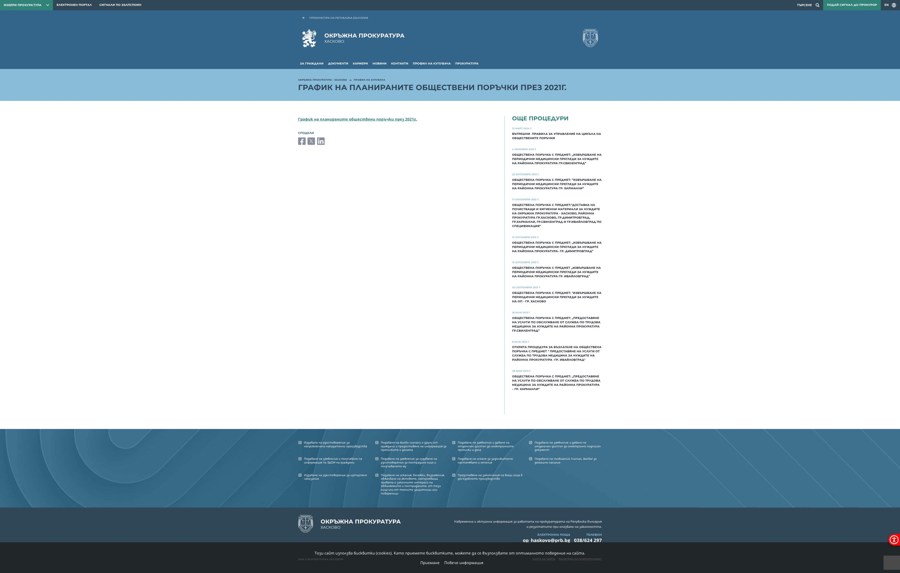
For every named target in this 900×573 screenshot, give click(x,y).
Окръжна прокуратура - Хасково (322, 80)
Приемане (429, 562)
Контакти (399, 63)
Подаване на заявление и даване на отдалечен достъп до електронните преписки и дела (486, 446)
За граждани (311, 63)
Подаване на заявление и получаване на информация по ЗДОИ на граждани (333, 460)
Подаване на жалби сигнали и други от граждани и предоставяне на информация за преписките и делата (413, 446)
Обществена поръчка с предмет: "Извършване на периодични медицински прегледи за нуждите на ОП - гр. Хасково (556, 297)
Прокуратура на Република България (338, 17)
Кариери (360, 63)
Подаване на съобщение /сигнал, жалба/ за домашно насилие (566, 460)
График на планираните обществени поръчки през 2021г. (357, 119)
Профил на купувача (432, 63)
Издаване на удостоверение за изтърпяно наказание (335, 477)
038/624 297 (588, 540)
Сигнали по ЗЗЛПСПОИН (120, 5)
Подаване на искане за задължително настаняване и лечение (485, 460)
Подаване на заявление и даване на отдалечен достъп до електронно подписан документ (568, 446)
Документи (338, 63)
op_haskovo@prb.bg (546, 540)
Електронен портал (74, 5)
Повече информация (464, 562)
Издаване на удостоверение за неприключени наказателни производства (335, 444)
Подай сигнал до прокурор (852, 5)
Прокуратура (467, 63)
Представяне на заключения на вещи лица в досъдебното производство (490, 477)
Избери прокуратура (23, 5)
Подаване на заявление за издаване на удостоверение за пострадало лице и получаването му (409, 462)
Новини (380, 63)
